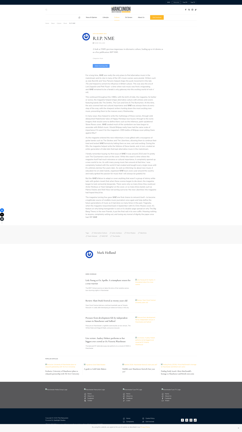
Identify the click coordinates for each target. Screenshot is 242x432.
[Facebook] (2, 210)
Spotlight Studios (59, 420)
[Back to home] (121, 10)
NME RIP (105, 236)
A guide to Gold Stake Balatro (95, 369)
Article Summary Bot (101, 66)
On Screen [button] (128, 17)
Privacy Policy (145, 427)
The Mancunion (63, 418)
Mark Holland (100, 43)
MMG (168, 2)
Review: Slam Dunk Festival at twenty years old (106, 300)
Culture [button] (116, 17)
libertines (143, 233)
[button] (46, 10)
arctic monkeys (117, 233)
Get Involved (157, 17)
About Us (141, 17)
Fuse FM (185, 2)
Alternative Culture (100, 233)
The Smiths (116, 236)
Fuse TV (193, 2)
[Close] (238, 428)
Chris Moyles (130, 233)
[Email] (2, 219)
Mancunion (176, 2)
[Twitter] (2, 215)
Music (101, 58)
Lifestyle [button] (106, 17)
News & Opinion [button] (91, 17)
